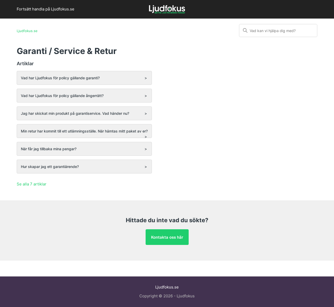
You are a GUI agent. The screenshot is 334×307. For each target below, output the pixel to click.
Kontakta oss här (167, 237)
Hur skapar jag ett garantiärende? (50, 166)
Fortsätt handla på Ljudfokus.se (45, 9)
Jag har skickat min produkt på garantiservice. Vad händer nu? (75, 113)
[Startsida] (167, 10)
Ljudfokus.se (27, 31)
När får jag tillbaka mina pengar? (48, 149)
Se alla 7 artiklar (31, 184)
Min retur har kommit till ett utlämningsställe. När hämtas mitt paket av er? (84, 131)
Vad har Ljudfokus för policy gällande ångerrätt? (62, 95)
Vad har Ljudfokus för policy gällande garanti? (60, 78)
